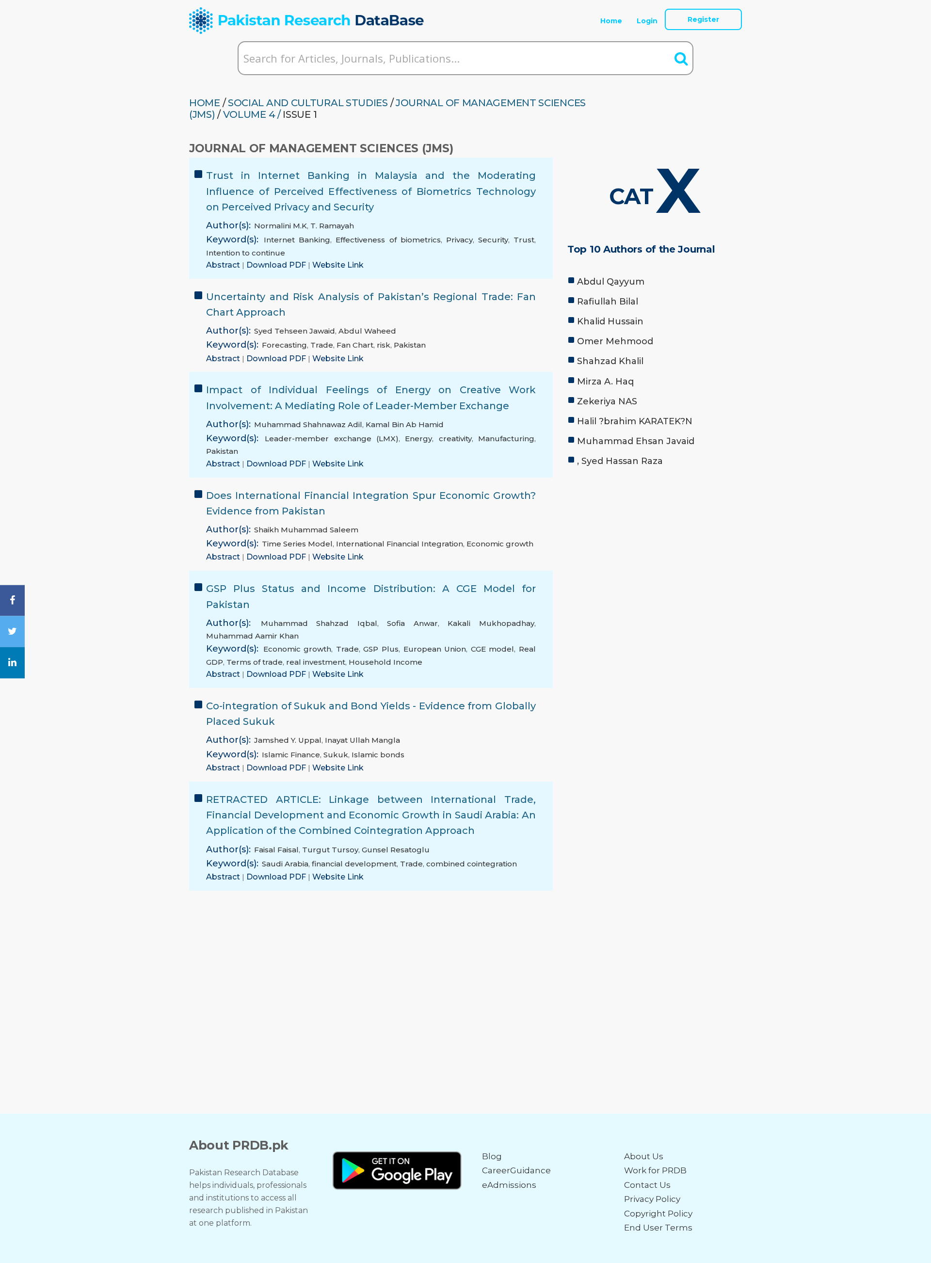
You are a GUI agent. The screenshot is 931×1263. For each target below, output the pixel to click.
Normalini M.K (280, 225)
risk (383, 345)
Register (703, 19)
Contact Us (647, 1185)
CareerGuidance (516, 1170)
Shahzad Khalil (610, 361)
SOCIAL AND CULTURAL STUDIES (308, 103)
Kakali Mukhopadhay (491, 623)
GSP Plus (381, 649)
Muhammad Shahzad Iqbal (319, 623)
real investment (315, 662)
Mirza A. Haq (605, 381)
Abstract (224, 265)
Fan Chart (355, 345)
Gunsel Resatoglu (396, 849)
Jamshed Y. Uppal (287, 740)
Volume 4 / (252, 114)
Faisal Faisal (276, 849)
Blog (492, 1156)
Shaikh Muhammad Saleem (306, 529)
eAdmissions (509, 1185)
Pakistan (410, 345)
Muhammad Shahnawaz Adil (308, 424)
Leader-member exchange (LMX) (332, 438)
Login (647, 20)
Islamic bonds (378, 754)
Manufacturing (506, 438)
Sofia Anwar (412, 623)
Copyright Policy (658, 1213)
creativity (455, 438)
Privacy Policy (652, 1199)
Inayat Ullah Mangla (362, 740)
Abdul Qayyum (610, 281)
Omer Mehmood (615, 341)
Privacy (459, 239)
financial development (354, 863)
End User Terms (658, 1227)
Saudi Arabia (285, 863)
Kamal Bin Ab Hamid (405, 424)
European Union (434, 649)
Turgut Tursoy (330, 849)
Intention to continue (245, 252)
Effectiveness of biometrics (388, 239)
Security (493, 239)
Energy (418, 438)
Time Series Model (297, 543)
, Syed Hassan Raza (620, 461)
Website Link (338, 265)
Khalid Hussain (610, 321)
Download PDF (277, 265)
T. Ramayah (332, 225)
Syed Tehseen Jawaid (294, 331)
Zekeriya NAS (607, 401)
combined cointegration (471, 863)
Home (611, 20)
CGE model (492, 649)
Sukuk (335, 754)
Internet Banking (297, 239)
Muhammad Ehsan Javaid (635, 441)
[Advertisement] (654, 548)
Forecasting (284, 345)
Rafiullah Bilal (607, 301)
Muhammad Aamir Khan (252, 635)
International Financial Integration (399, 543)
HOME (204, 103)
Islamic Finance (291, 754)
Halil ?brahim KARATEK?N (634, 421)
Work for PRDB (655, 1170)
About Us (643, 1156)
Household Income (385, 662)
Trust (524, 239)
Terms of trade (254, 662)
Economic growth (499, 543)
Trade (321, 345)
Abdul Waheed (367, 331)
